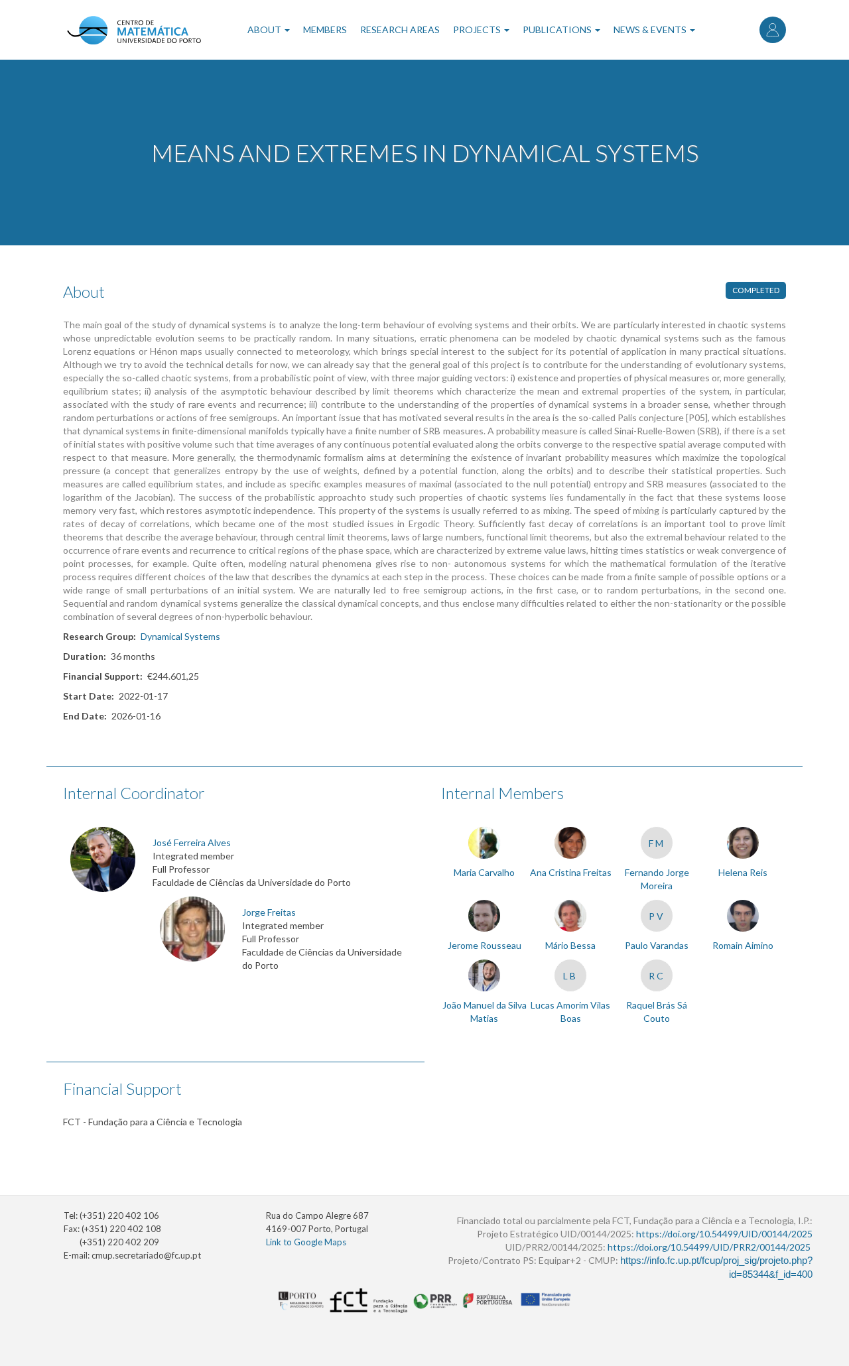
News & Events (651, 29)
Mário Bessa (570, 945)
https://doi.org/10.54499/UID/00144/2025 (724, 1233)
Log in (772, 30)
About (265, 29)
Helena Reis (742, 872)
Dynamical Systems (180, 636)
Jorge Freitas (269, 912)
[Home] (134, 30)
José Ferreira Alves (192, 842)
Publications (558, 29)
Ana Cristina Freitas (571, 872)
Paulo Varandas (656, 945)
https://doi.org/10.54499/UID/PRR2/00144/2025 (709, 1247)
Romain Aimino (742, 945)
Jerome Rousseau (484, 945)
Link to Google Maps (306, 1242)
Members (325, 29)
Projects (478, 29)
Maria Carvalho (484, 872)
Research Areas (400, 29)
